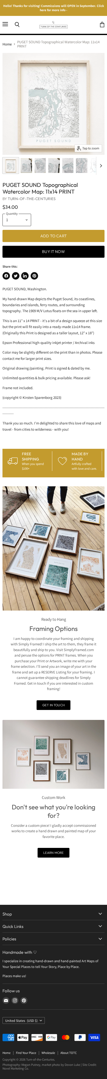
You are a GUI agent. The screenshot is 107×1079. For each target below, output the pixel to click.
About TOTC (68, 1053)
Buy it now (53, 251)
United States (21, 1020)
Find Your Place (26, 1053)
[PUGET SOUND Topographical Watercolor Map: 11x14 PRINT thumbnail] (11, 165)
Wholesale (48, 1053)
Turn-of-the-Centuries (31, 198)
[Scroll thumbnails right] (100, 166)
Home (7, 44)
